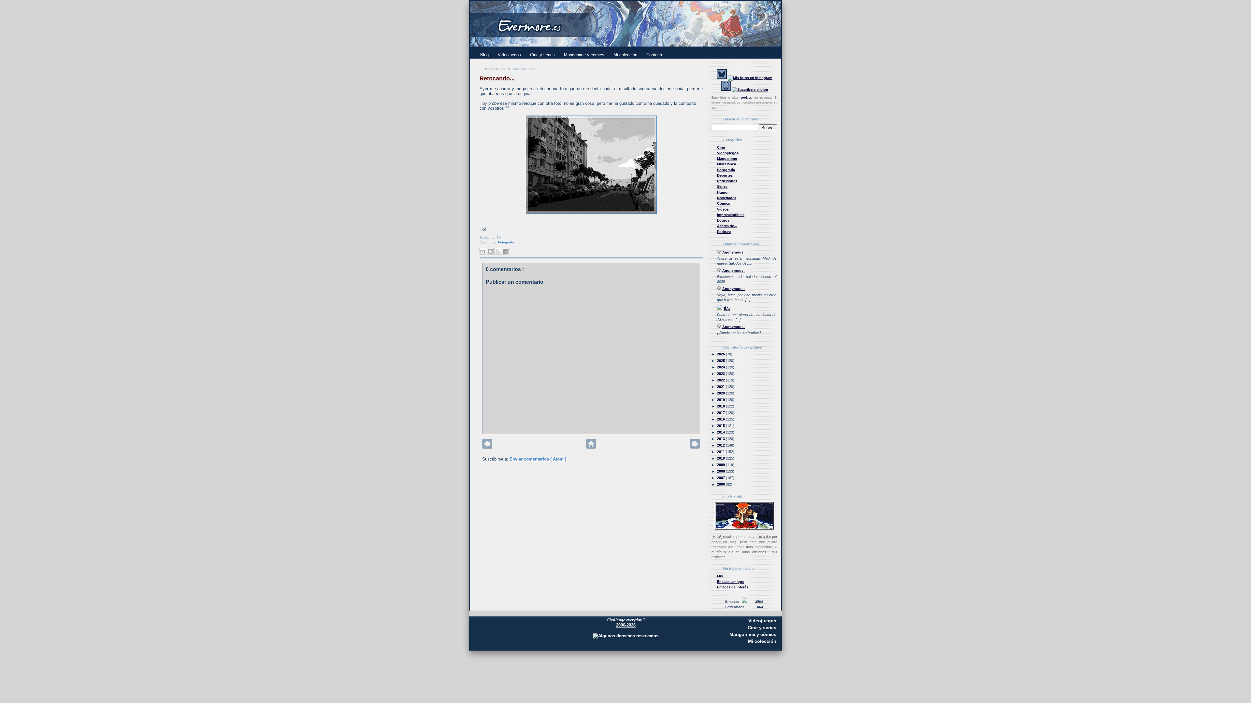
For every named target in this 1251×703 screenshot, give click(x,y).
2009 (721, 465)
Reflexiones (727, 181)
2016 (721, 419)
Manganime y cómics (584, 54)
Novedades (726, 198)
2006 (721, 484)
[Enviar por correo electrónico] (483, 251)
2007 (721, 478)
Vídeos (723, 209)
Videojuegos (509, 54)
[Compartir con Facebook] (505, 251)
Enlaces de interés (732, 587)
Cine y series (542, 54)
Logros (723, 220)
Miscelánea (726, 164)
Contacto (654, 54)
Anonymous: (733, 252)
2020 (721, 393)
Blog (484, 54)
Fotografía (506, 242)
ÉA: (727, 308)
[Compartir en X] (498, 251)
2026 (721, 354)
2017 (721, 413)
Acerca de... (727, 226)
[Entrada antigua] (695, 447)
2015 (721, 426)
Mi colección (625, 54)
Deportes (725, 175)
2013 (721, 439)
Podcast (724, 232)
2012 (721, 445)
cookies (746, 97)
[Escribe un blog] (490, 251)
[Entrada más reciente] (487, 447)
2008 (721, 471)
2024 (721, 367)
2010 (721, 458)
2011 (721, 452)
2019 (721, 400)
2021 (721, 387)
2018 (721, 406)
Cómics (723, 203)
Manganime (727, 158)
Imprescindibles (730, 215)
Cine (721, 147)
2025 (721, 361)
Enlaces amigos (730, 582)
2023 (721, 374)
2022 (721, 380)
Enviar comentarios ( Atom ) (538, 459)
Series (722, 186)
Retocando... (497, 78)
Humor (723, 192)
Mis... (721, 576)
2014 (721, 432)
